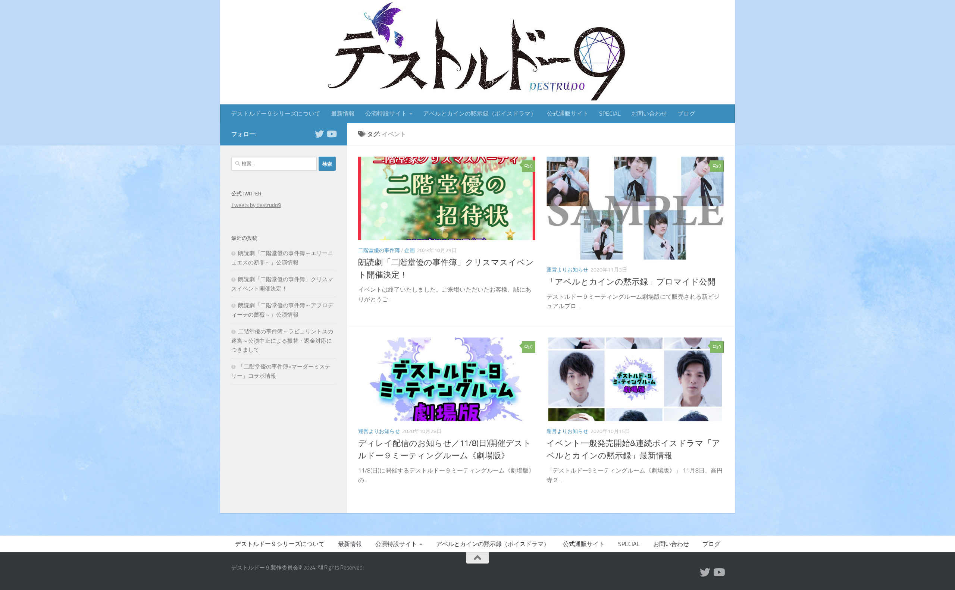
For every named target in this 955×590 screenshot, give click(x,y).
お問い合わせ (649, 113)
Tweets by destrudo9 (256, 205)
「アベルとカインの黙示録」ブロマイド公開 (631, 282)
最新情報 (343, 113)
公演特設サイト (386, 113)
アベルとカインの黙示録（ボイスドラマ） (479, 113)
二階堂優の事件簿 (379, 250)
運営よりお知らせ (567, 270)
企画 (409, 250)
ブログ (686, 113)
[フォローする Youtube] (331, 133)
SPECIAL (610, 113)
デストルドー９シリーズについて (275, 113)
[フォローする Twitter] (319, 133)
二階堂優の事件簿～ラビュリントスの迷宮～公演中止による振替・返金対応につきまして (282, 340)
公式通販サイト (568, 113)
